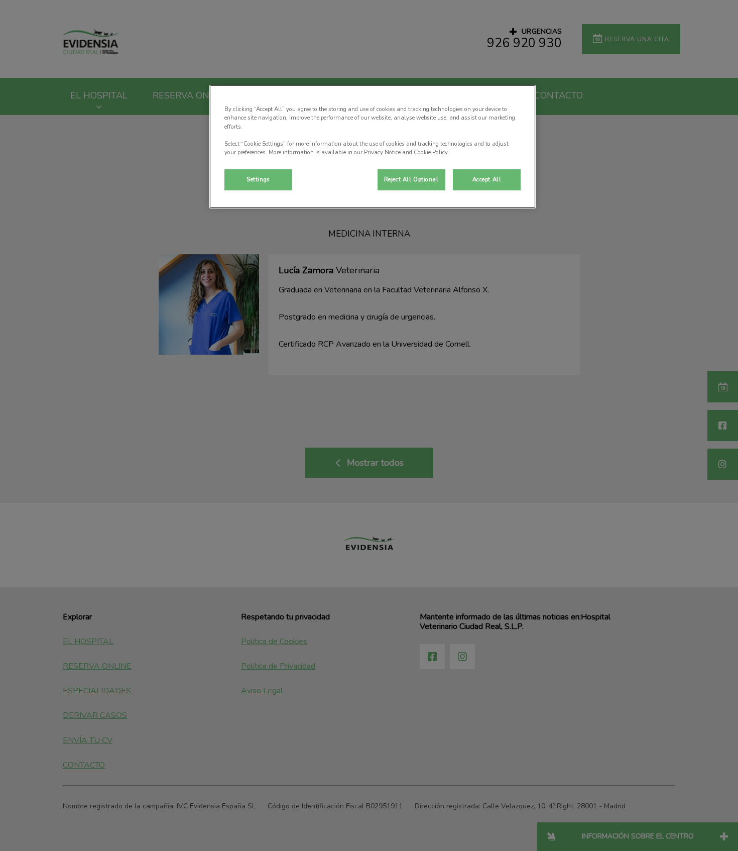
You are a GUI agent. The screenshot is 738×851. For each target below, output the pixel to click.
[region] (372, 146)
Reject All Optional (411, 179)
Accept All (487, 179)
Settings (258, 179)
